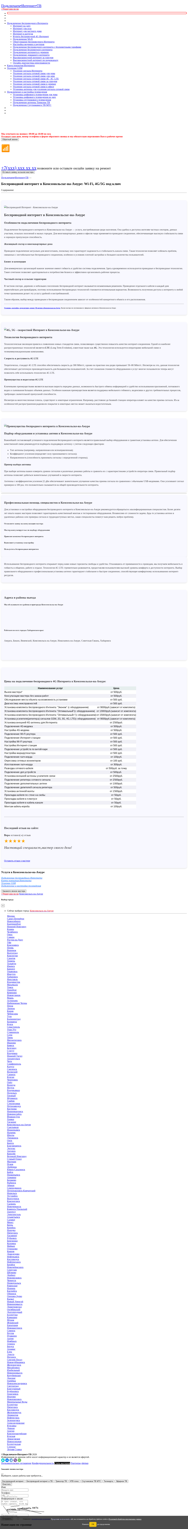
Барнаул (11, 969)
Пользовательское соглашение (16, 1463)
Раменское (12, 1285)
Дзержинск (12, 1138)
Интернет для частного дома (27, 31)
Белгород (11, 1048)
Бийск (10, 1172)
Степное (11, 1447)
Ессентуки (12, 1315)
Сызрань (11, 1204)
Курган (10, 1077)
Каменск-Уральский (17, 1209)
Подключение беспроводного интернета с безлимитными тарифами (47, 47)
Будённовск (13, 1391)
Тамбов (11, 1101)
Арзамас (11, 1349)
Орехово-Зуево (14, 1296)
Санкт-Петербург (15, 918)
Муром (10, 1320)
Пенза (10, 1006)
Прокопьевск (13, 1175)
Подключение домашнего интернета (31, 55)
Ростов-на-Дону (15, 940)
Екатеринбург (14, 924)
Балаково (11, 1180)
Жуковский (12, 1322)
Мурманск (12, 1098)
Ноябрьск (12, 1341)
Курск (10, 1024)
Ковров (10, 1251)
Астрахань (12, 1000)
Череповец (12, 1080)
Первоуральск (14, 1283)
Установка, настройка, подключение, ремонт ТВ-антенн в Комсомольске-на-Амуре (32, 308)
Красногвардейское (17, 1433)
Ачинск (11, 1344)
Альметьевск (13, 1217)
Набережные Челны (17, 1003)
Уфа (9, 942)
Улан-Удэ (11, 1029)
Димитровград (14, 1307)
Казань (10, 929)
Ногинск (11, 1357)
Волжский (12, 1072)
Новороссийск (14, 1114)
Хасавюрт (12, 1235)
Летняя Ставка (14, 1449)
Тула (9, 1016)
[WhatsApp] (19, 1460)
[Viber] (15, 1460)
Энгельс (11, 1148)
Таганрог (11, 1122)
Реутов (10, 1333)
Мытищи (11, 1161)
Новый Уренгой (15, 1301)
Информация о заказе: (12, 1498)
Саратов (11, 958)
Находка (11, 1230)
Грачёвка (11, 1381)
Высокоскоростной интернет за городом (33, 57)
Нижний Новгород (16, 926)
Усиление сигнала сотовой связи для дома (34, 73)
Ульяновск (12, 971)
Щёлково (11, 1272)
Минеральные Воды (17, 1402)
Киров (10, 1011)
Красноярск (13, 945)
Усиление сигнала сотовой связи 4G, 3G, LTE (36, 78)
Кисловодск (13, 1259)
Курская (11, 1436)
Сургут (10, 1050)
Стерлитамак (13, 1103)
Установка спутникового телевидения (32, 100)
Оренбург (12, 990)
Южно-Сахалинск (16, 1169)
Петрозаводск (14, 1106)
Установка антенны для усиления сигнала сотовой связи (41, 89)
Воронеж (11, 950)
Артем (10, 1338)
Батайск (11, 1264)
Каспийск (12, 1291)
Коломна (11, 1243)
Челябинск (12, 932)
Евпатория (12, 1325)
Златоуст (11, 1212)
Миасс (10, 1222)
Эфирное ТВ (121, 1481)
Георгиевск (12, 1394)
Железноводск (14, 1412)
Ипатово (11, 1396)
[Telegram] (11, 1460)
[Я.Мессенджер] (3, 1460)
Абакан (10, 1185)
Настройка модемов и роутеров (28, 44)
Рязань (10, 998)
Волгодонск (13, 1198)
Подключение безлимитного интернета (32, 49)
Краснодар (12, 955)
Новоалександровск (17, 1383)
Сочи (9, 1035)
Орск (9, 1140)
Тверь (10, 1037)
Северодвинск (14, 1188)
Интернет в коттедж (23, 34)
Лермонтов (12, 1415)
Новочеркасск (14, 1206)
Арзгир (10, 1431)
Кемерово (12, 992)
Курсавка (11, 1425)
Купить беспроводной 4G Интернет (31, 36)
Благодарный (13, 1388)
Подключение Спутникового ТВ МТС (32, 105)
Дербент (11, 1275)
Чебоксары (12, 1013)
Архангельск (13, 1058)
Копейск (11, 1227)
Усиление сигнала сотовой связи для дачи (34, 76)
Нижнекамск (13, 1130)
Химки (10, 1119)
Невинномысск (14, 1304)
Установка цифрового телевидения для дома (35, 94)
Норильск (12, 1193)
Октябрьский (13, 1309)
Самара (10, 937)
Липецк (11, 1008)
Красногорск (13, 1201)
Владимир (12, 1053)
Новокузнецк (13, 995)
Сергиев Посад (14, 1359)
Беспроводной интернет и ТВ (40, 1481)
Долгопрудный (14, 1312)
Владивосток (13, 982)
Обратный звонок (10, 139)
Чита (9, 1061)
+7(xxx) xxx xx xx (18, 167)
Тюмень (11, 961)
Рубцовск (12, 1238)
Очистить (6, 1484)
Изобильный (13, 1370)
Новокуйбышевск (16, 1362)
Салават (11, 1219)
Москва (11, 916)
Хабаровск (12, 977)
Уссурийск (12, 1196)
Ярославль (12, 979)
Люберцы (12, 1167)
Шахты (10, 1135)
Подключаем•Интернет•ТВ (21, 6)
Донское (11, 1378)
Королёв (11, 1153)
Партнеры (76, 1463)
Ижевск (11, 966)
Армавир (11, 1177)
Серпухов (12, 1270)
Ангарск (11, 1151)
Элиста (10, 1354)
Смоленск (12, 1069)
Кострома (12, 1109)
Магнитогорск (14, 1040)
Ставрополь (13, 1032)
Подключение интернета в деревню (31, 52)
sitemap (84, 1463)
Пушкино (12, 1336)
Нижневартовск (15, 1111)
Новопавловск (14, 1399)
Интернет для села (22, 28)
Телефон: (5, 1493)
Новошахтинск (14, 1328)
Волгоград (12, 953)
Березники (12, 1241)
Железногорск (14, 1365)
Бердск (10, 1346)
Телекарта (108, 1481)
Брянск (10, 1045)
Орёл (9, 1082)
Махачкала (12, 984)
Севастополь (13, 1027)
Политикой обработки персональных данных (125, 1519)
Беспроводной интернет (13, 1481)
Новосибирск (14, 921)
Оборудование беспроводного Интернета (33, 41)
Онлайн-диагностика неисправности (31, 63)
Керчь (10, 1225)
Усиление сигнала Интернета (27, 71)
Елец (9, 1351)
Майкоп (11, 1246)
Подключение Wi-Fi (23, 39)
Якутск (10, 1087)
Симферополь (14, 1064)
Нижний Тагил (14, 1056)
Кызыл (10, 1299)
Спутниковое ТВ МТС (91, 1481)
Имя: (3, 1487)
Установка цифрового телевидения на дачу (34, 97)
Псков (10, 1164)
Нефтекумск (13, 1417)
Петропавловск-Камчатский (21, 1190)
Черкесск (11, 1280)
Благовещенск (14, 1146)
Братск (10, 1143)
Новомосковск (14, 1278)
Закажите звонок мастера (13, 891)
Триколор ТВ (61, 1481)
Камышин (12, 1317)
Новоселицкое (14, 1441)
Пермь (10, 947)
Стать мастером (62, 1463)
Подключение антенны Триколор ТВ (31, 102)
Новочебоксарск (15, 1267)
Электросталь (14, 1214)
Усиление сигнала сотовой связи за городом (35, 81)
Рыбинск (11, 1182)
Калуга (10, 1066)
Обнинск (11, 1293)
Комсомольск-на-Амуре (19, 1124)
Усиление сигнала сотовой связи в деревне (34, 84)
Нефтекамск (13, 1256)
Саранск (11, 1074)
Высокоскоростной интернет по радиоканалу (35, 60)
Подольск (12, 1093)
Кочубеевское (14, 1375)
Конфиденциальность (43, 1463)
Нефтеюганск (14, 1262)
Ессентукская (14, 1444)
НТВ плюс (74, 1481)
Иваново (11, 1043)
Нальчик (11, 1132)
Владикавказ (13, 1090)
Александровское (16, 1423)
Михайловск (13, 1367)
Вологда (11, 1085)
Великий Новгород (16, 1156)
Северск (11, 1330)
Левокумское (13, 1439)
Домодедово (13, 1254)
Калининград (14, 1019)
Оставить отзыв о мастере (17, 860)
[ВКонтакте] (7, 1460)
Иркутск (11, 974)
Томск (10, 987)
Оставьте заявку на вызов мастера (17, 172)
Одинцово (12, 1248)
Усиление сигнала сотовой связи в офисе (33, 86)
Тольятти (11, 963)
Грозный (11, 1095)
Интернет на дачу (22, 26)
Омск (9, 934)
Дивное (11, 1428)
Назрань (11, 1288)
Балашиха (12, 1021)
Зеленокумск (13, 1420)
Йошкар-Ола (13, 1116)
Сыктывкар (13, 1127)
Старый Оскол (14, 1159)
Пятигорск (12, 1233)
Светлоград (13, 1386)
